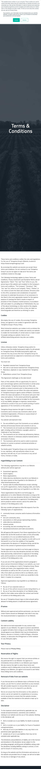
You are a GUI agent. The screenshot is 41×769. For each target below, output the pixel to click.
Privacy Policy (15, 648)
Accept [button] (16, 20)
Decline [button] (25, 20)
